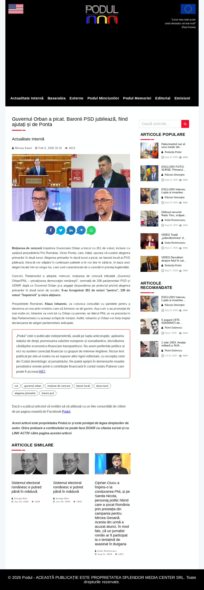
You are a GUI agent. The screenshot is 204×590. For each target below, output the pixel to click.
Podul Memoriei (137, 98)
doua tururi (102, 385)
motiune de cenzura (58, 385)
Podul (66, 411)
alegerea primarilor (25, 393)
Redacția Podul (172, 152)
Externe (76, 98)
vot (16, 385)
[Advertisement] (102, 63)
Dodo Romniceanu (107, 551)
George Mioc (20, 498)
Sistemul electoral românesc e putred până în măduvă (26, 487)
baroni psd (48, 393)
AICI (42, 371)
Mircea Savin (23, 148)
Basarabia (57, 98)
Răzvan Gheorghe (174, 174)
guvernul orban (32, 385)
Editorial (163, 98)
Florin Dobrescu (173, 327)
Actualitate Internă (27, 98)
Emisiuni (182, 98)
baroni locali (83, 385)
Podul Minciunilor (103, 98)
